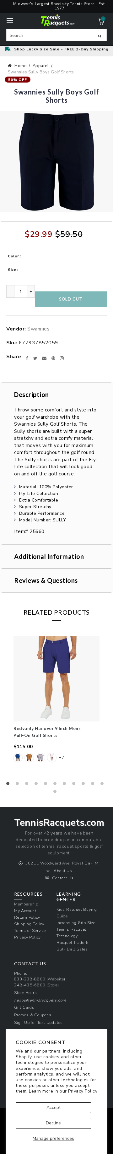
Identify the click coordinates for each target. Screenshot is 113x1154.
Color (13, 256)
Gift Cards (24, 1007)
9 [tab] (85, 785)
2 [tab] (19, 785)
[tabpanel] (56, 703)
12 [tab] (56, 793)
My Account (25, 910)
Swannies (38, 328)
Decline (53, 1123)
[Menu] (10, 20)
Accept (53, 1108)
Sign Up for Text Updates (38, 1022)
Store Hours (25, 992)
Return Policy (27, 917)
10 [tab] (94, 785)
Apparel (41, 66)
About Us (63, 870)
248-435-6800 (30, 985)
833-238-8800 (30, 979)
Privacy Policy (82, 1091)
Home (20, 66)
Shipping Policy (29, 924)
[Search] (99, 36)
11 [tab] (103, 785)
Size (12, 269)
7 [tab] (66, 785)
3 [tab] (28, 785)
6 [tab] (56, 785)
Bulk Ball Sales (72, 949)
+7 (61, 758)
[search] (56, 35)
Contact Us (63, 878)
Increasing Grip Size (75, 922)
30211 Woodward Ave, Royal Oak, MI (62, 863)
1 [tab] (9, 785)
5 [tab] (47, 785)
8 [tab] (75, 785)
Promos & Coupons (32, 1015)
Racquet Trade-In (73, 942)
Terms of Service (30, 930)
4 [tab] (38, 785)
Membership (26, 904)
